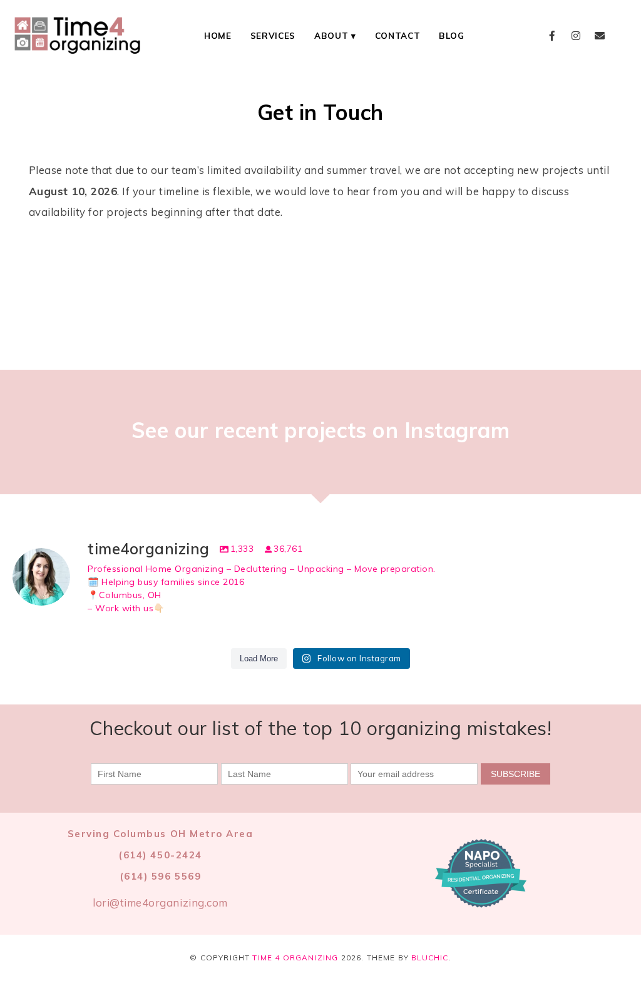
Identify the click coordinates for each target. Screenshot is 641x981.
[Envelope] (600, 36)
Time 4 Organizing (295, 957)
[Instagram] (576, 36)
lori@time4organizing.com (160, 902)
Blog (451, 35)
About (331, 35)
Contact (398, 35)
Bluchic (429, 957)
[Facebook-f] (553, 36)
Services (272, 35)
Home (218, 35)
